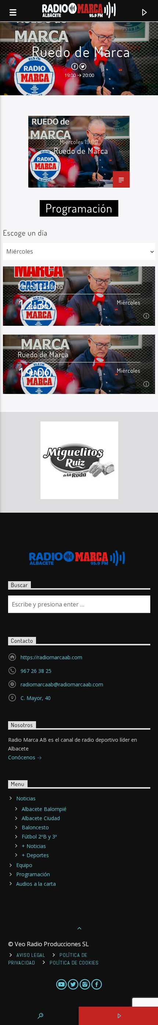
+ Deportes (35, 855)
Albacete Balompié (44, 808)
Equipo (24, 865)
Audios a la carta (36, 883)
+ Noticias (34, 846)
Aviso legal (31, 955)
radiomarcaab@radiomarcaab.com (62, 684)
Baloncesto (35, 827)
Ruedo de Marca (81, 51)
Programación (33, 874)
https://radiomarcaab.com (51, 657)
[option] (79, 152)
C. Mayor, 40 (36, 697)
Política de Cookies (74, 962)
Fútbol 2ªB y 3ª (39, 836)
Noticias (26, 798)
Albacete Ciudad (41, 818)
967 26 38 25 (36, 670)
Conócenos (22, 757)
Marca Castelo (41, 286)
